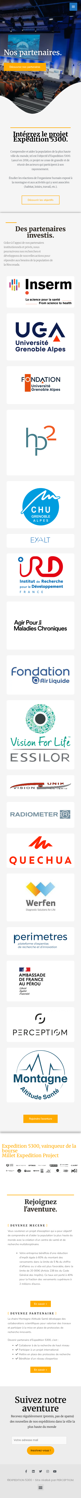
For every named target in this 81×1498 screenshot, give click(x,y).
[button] (40, 1487)
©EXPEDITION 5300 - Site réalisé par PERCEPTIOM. (40, 1480)
